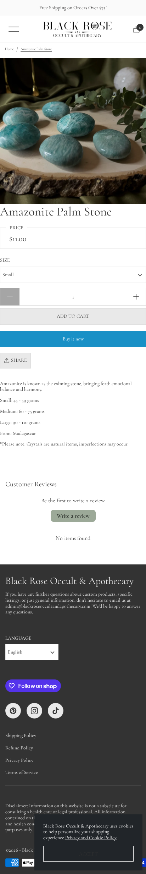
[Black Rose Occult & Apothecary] (77, 29)
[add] (136, 297)
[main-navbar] (13, 29)
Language (18, 638)
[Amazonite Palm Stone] (73, 131)
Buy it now (73, 339)
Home (9, 49)
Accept (88, 854)
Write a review (73, 515)
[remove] (9, 297)
